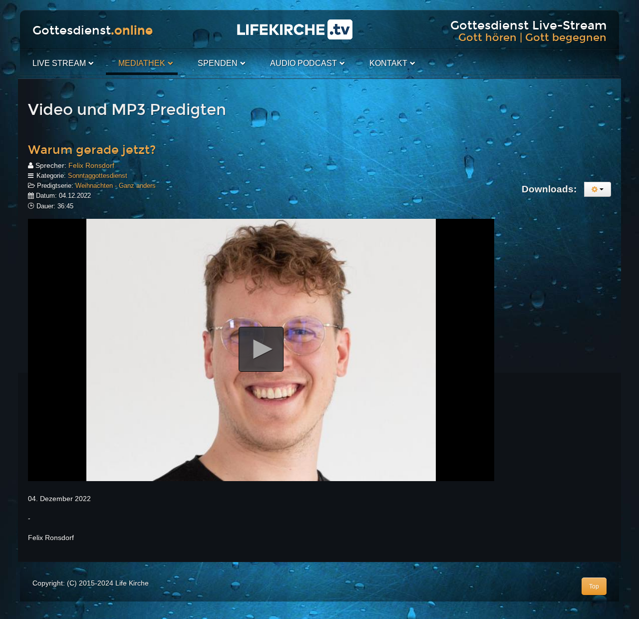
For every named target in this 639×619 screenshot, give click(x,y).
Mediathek (141, 63)
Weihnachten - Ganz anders (115, 185)
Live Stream (59, 63)
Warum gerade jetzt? (92, 150)
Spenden (218, 63)
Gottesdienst (92, 30)
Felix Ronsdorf (91, 165)
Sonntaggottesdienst (97, 175)
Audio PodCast (303, 63)
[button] (261, 349)
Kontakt (388, 63)
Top (594, 586)
